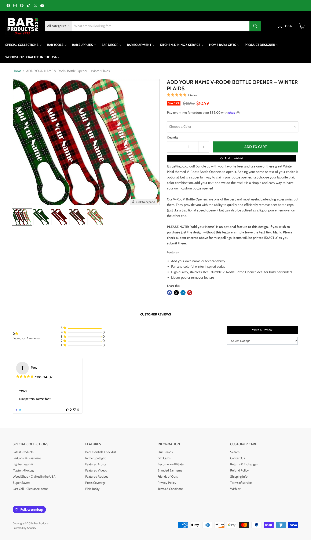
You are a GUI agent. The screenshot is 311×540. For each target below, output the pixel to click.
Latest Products (23, 452)
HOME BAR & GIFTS (223, 45)
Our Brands (165, 452)
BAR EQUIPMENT (139, 45)
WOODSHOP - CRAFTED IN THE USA (31, 57)
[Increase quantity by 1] (203, 147)
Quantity (173, 137)
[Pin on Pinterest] (189, 292)
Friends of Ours (168, 476)
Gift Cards (164, 458)
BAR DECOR (110, 45)
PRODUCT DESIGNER (260, 45)
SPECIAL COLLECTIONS (22, 45)
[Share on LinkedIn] (183, 292)
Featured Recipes (96, 476)
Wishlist (235, 489)
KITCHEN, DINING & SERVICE (180, 45)
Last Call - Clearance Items (30, 489)
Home (17, 71)
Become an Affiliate (171, 464)
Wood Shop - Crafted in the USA (34, 476)
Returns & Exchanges (244, 464)
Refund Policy (239, 470)
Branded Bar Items (170, 470)
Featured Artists (95, 464)
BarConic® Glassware (27, 458)
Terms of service (241, 483)
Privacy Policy (167, 483)
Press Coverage (95, 483)
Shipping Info (239, 476)
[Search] (255, 26)
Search (234, 452)
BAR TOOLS (55, 45)
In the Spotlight (95, 458)
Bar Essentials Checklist (100, 452)
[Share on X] (176, 292)
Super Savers (21, 483)
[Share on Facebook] (169, 292)
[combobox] (160, 26)
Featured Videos (96, 470)
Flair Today (92, 489)
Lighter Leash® (23, 464)
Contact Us (237, 458)
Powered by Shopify (24, 527)
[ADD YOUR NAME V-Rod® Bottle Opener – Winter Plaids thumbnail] (22, 217)
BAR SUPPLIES (83, 45)
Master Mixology (23, 470)
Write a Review (262, 330)
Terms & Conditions (170, 489)
